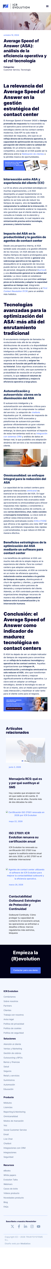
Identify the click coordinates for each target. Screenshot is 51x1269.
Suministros (9, 1080)
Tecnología (25, 70)
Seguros (7, 1071)
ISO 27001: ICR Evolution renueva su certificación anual (23, 837)
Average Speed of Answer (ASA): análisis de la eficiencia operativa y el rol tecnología (25, 50)
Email (6, 1134)
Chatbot (7, 1143)
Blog (6, 1202)
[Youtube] (38, 1226)
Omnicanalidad (11, 1116)
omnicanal (32, 490)
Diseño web (10, 1243)
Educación (8, 1089)
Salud (6, 1066)
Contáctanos (10, 997)
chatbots (36, 412)
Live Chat (8, 1139)
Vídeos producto (11, 1193)
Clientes (7, 1010)
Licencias (8, 1107)
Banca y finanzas (12, 1062)
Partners (8, 1006)
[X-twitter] (12, 1226)
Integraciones (10, 1152)
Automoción (9, 1084)
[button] (47, 6)
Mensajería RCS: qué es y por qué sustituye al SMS (25, 783)
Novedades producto (14, 1198)
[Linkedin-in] (25, 1226)
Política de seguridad (14, 1033)
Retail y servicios (11, 1075)
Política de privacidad (14, 1024)
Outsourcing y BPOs (13, 1058)
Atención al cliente (12, 1044)
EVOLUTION (40, 521)
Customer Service (12, 70)
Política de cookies (12, 1028)
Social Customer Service (15, 1130)
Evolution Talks (11, 1179)
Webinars (8, 1184)
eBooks (7, 1170)
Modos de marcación (14, 1121)
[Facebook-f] (19, 1226)
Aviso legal (9, 1019)
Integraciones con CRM (15, 1148)
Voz (5, 1125)
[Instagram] (32, 1226)
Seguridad (8, 1157)
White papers (10, 1175)
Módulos (8, 1103)
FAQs (6, 1207)
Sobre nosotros (11, 1001)
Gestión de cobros (12, 1053)
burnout (42, 270)
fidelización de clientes (33, 154)
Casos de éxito (11, 1189)
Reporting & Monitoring (14, 1112)
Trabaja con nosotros (14, 1015)
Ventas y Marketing (13, 1048)
